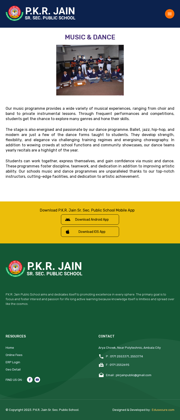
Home (10, 347)
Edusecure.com (163, 410)
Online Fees (14, 355)
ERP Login (13, 362)
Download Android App (92, 220)
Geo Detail (13, 369)
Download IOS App (92, 232)
